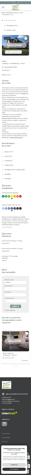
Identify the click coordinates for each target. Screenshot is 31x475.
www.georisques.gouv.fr (16, 137)
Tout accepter (14, 469)
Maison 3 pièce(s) (10, 354)
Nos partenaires (6, 433)
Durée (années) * (8, 286)
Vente (21, 13)
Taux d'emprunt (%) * (9, 298)
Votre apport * (7, 292)
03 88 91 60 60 (6, 397)
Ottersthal (5, 14)
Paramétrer (14, 465)
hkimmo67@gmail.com (8, 399)
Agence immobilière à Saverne (10, 13)
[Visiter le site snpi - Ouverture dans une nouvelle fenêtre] (4, 424)
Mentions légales (6, 437)
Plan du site (4, 441)
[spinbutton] (15, 301)
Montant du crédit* (9, 280)
